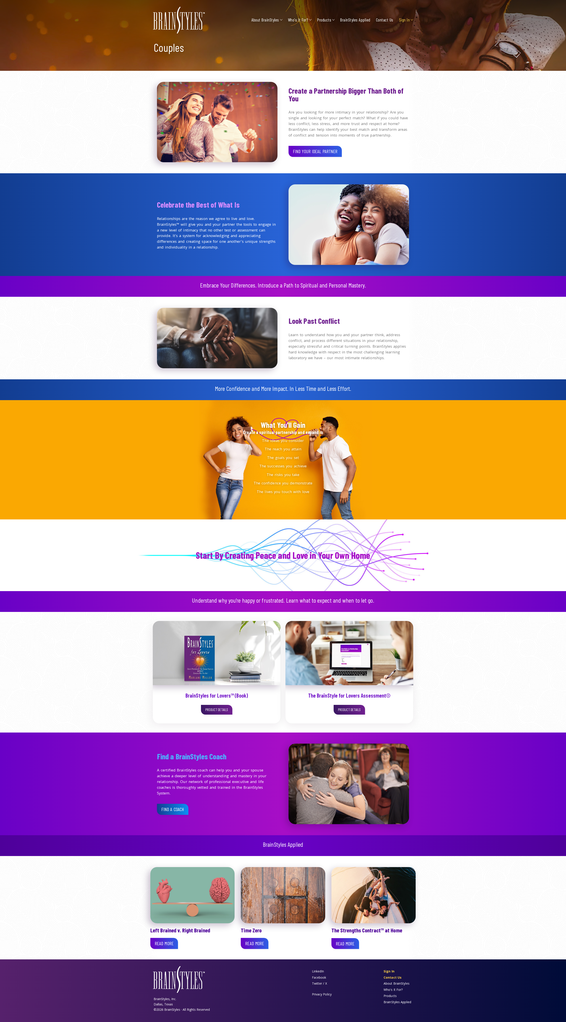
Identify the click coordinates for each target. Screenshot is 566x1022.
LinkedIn (318, 971)
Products (324, 19)
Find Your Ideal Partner (315, 151)
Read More (164, 943)
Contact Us (384, 19)
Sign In (404, 19)
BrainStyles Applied (355, 19)
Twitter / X (319, 983)
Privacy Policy (322, 994)
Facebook (319, 977)
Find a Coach (172, 809)
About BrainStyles (265, 19)
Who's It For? (298, 19)
